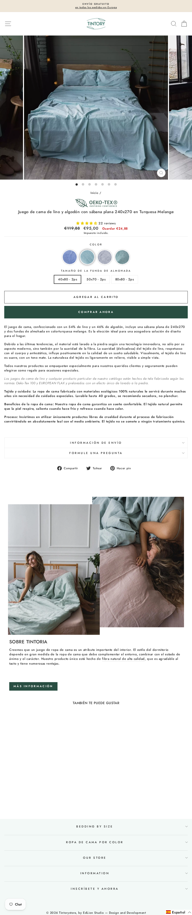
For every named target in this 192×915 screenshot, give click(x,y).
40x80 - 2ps (67, 279)
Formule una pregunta (96, 453)
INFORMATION (94, 873)
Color (96, 244)
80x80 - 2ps (124, 279)
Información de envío (96, 443)
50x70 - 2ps (96, 279)
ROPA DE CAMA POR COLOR (95, 842)
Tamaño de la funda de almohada (96, 271)
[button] (87, 223)
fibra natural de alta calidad (123, 659)
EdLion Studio (93, 912)
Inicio (94, 193)
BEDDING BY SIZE (94, 826)
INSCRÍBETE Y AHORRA (94, 889)
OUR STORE (94, 858)
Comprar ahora (96, 312)
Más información (33, 686)
